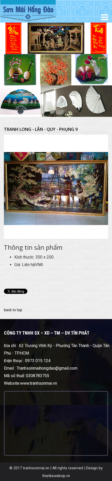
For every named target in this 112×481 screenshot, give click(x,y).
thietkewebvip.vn (56, 475)
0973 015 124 (38, 360)
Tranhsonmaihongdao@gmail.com (47, 368)
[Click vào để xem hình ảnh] (56, 186)
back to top (13, 310)
